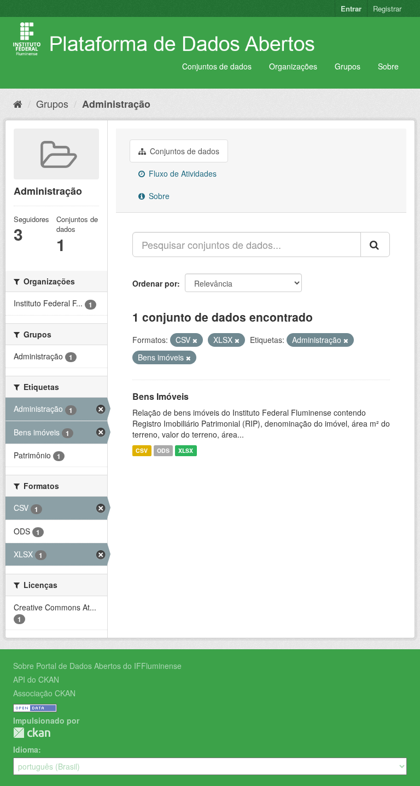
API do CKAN (36, 679)
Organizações (293, 66)
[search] (375, 244)
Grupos (347, 66)
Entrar (351, 8)
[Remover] (194, 340)
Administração (116, 104)
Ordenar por (154, 283)
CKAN (31, 732)
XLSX (185, 450)
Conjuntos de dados (217, 66)
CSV (142, 450)
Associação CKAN (44, 693)
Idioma (25, 749)
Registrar (387, 8)
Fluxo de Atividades (182, 173)
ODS (163, 450)
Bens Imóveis (160, 396)
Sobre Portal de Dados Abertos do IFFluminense (97, 665)
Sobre (388, 66)
